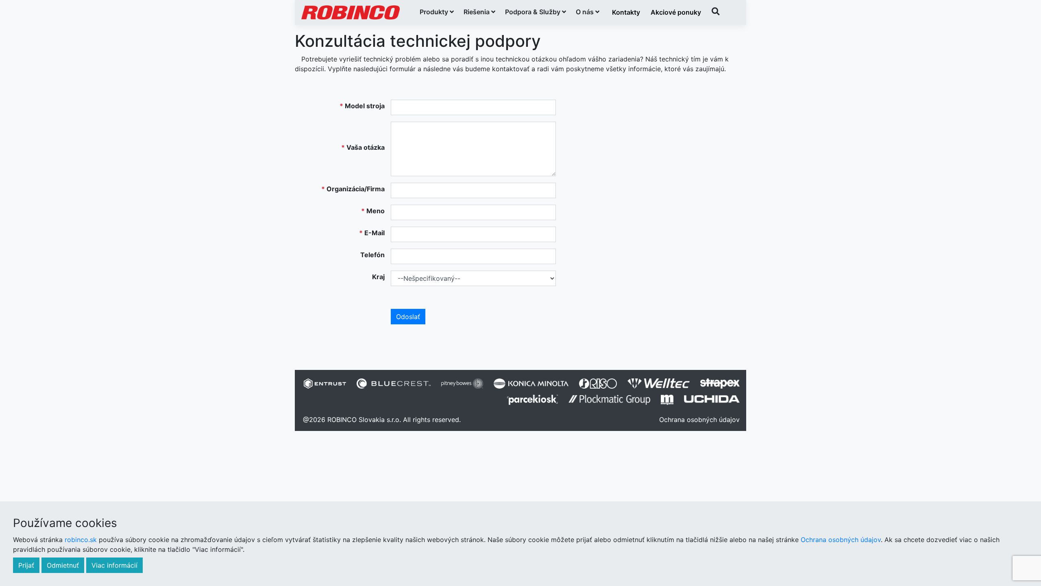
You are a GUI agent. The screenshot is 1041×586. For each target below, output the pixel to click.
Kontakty (626, 12)
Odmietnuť (63, 565)
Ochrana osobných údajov (699, 419)
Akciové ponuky (676, 12)
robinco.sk (81, 540)
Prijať (26, 565)
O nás (585, 12)
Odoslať (408, 317)
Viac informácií (114, 565)
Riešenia (477, 12)
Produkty (435, 12)
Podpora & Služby (533, 12)
